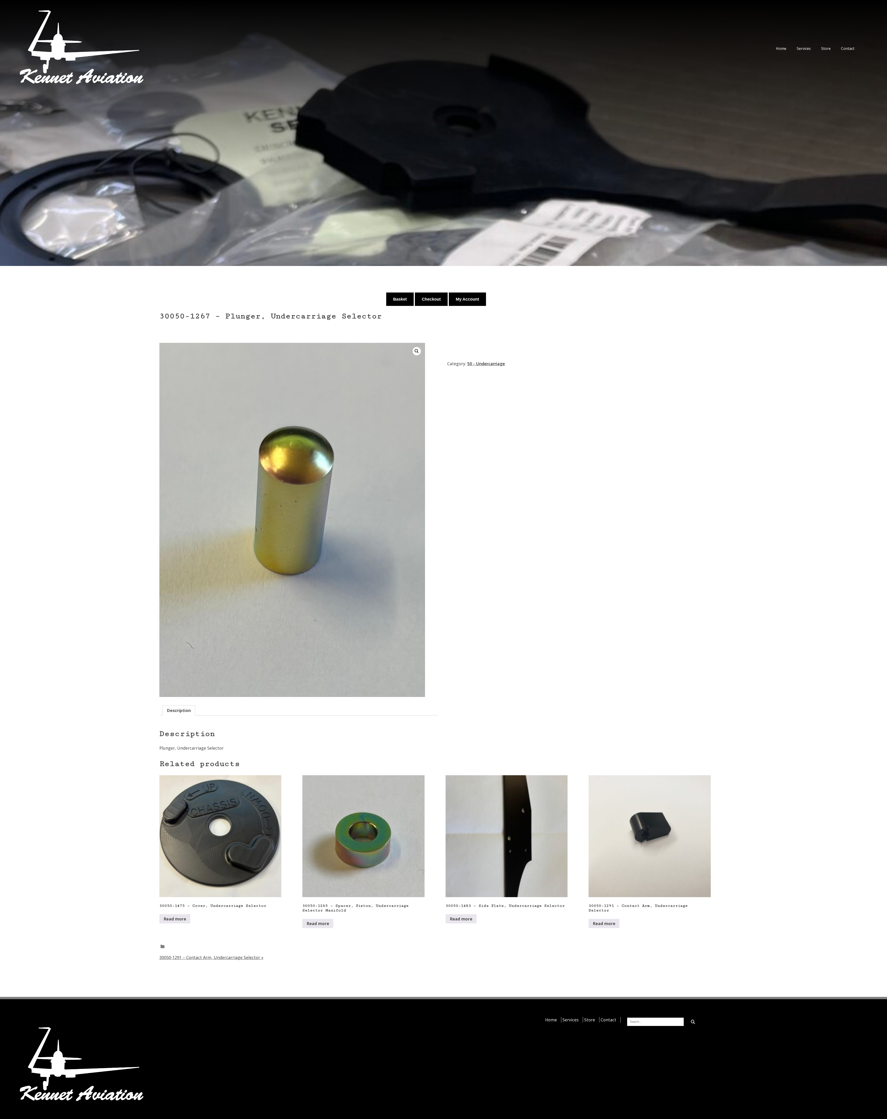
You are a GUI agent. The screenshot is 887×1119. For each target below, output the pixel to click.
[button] (417, 351)
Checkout (431, 299)
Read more (175, 919)
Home (781, 48)
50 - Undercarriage (486, 363)
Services (804, 48)
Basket (400, 299)
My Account (467, 299)
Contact (847, 48)
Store (826, 48)
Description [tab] (179, 710)
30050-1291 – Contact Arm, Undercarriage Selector (211, 957)
